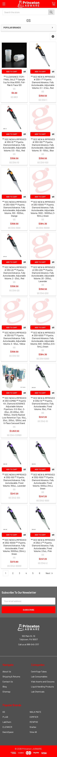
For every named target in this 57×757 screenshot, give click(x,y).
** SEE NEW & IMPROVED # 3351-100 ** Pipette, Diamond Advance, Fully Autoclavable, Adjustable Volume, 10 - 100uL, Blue (43, 145)
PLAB (5, 717)
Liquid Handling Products (42, 686)
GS (3, 711)
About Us (6, 671)
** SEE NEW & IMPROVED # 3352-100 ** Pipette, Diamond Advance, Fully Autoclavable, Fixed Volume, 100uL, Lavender (14, 480)
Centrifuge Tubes (39, 671)
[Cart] (53, 4)
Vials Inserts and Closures (43, 681)
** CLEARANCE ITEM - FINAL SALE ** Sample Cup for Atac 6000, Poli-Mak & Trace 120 (14, 80)
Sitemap (6, 691)
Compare (25, 71)
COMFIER (34, 717)
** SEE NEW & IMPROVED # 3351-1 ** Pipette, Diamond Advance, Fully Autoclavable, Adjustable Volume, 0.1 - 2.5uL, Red (43, 82)
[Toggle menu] (4, 4)
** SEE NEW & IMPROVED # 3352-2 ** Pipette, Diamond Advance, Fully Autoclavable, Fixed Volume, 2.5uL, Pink (43, 545)
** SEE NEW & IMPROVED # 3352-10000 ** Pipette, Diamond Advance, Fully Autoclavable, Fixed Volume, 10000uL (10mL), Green (14, 547)
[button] (53, 36)
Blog (4, 686)
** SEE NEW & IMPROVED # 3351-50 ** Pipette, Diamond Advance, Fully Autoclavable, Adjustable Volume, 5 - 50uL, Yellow (14, 338)
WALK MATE (35, 711)
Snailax (33, 727)
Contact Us (7, 681)
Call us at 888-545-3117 (28, 644)
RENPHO (34, 722)
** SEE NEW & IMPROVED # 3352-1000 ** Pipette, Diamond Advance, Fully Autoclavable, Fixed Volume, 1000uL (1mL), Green (43, 481)
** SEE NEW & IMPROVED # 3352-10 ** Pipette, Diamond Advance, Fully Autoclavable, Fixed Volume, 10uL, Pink (43, 403)
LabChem (6, 722)
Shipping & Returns (11, 676)
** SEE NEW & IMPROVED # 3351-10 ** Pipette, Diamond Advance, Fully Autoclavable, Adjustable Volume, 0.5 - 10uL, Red (14, 145)
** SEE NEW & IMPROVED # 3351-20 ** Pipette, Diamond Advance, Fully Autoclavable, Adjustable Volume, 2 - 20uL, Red (14, 273)
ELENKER (7, 727)
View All (33, 732)
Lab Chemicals (37, 691)
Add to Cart (11, 71)
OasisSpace (7, 732)
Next (48, 573)
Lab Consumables (39, 676)
